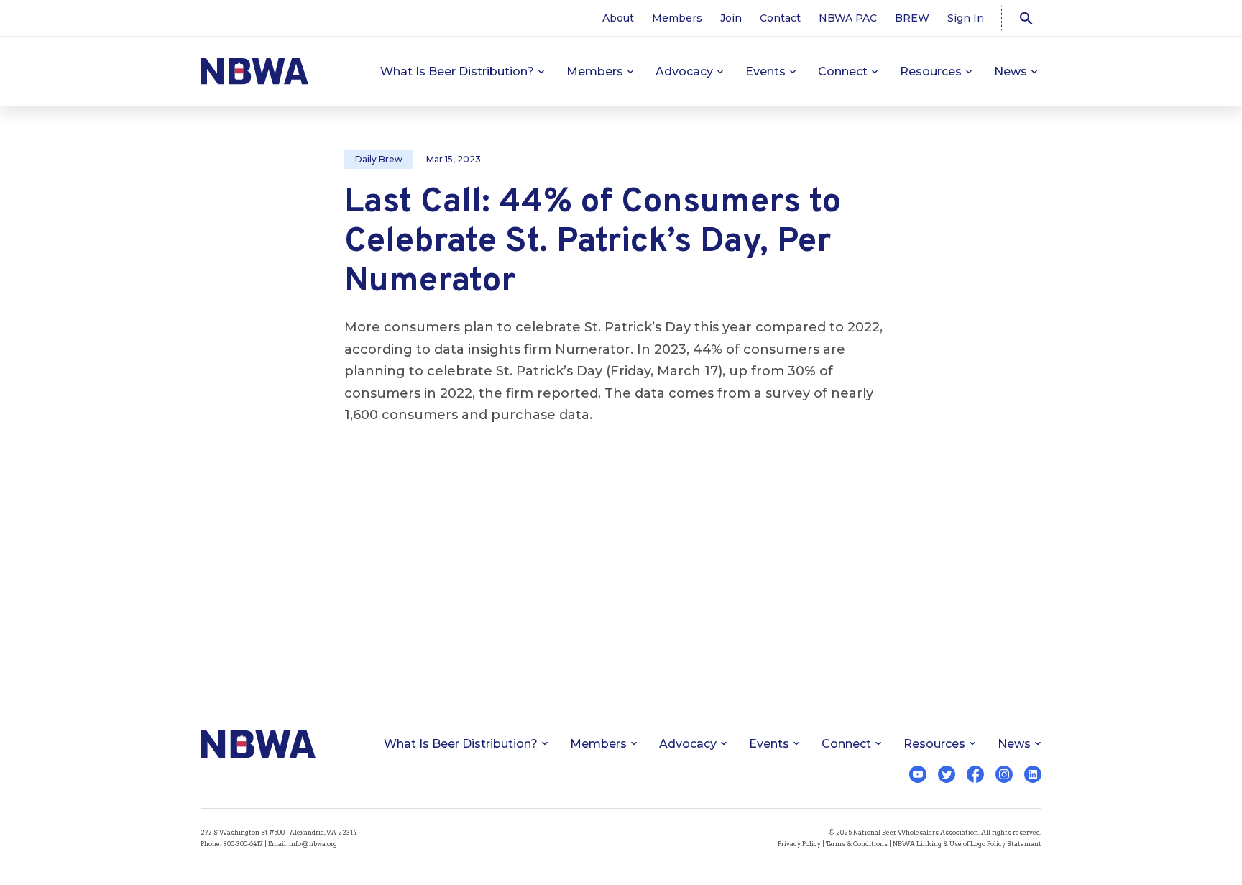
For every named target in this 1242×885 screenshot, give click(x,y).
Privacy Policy (799, 844)
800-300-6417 (243, 844)
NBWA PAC (848, 18)
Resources (931, 71)
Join (731, 18)
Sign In (965, 18)
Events (765, 71)
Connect (843, 71)
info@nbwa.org (313, 844)
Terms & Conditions (857, 844)
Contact (780, 18)
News (1010, 71)
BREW (912, 18)
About (618, 18)
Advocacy (684, 71)
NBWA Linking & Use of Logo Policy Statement (967, 844)
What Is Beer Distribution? (457, 71)
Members (677, 18)
